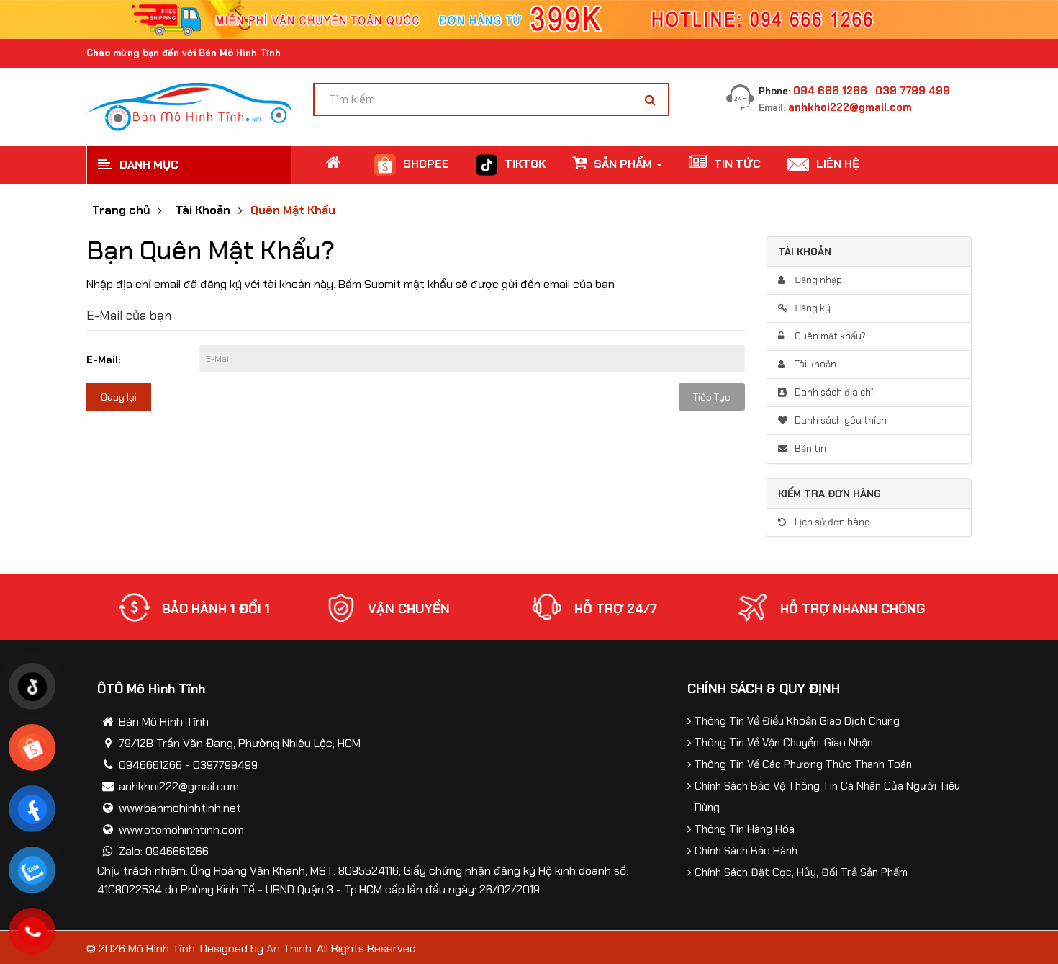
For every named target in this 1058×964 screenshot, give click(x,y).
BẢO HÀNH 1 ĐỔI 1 (216, 608)
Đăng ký (811, 308)
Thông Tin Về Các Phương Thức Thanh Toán (803, 764)
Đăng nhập (817, 280)
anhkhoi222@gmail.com (850, 107)
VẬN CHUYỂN (409, 608)
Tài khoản (814, 364)
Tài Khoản (203, 210)
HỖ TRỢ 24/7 (615, 608)
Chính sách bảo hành (746, 851)
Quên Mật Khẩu (292, 210)
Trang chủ (121, 210)
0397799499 (225, 764)
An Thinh (289, 948)
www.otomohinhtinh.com (181, 829)
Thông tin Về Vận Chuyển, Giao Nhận (784, 743)
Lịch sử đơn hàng (831, 522)
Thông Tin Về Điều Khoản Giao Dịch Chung (797, 721)
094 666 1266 (830, 91)
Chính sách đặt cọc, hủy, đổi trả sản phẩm (801, 872)
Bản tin (809, 448)
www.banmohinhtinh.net (180, 808)
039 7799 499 (912, 91)
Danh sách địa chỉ (832, 392)
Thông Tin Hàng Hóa (745, 829)
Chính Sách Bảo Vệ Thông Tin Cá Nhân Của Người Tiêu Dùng (827, 797)
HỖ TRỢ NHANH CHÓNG (852, 608)
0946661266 (150, 764)
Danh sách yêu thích (839, 420)
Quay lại (119, 396)
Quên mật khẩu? (829, 336)
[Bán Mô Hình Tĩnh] (188, 105)
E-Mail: (103, 359)
